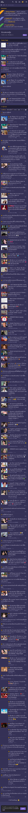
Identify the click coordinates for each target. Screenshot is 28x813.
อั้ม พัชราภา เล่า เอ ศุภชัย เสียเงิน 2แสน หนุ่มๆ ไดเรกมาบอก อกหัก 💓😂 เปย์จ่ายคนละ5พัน (17, 261)
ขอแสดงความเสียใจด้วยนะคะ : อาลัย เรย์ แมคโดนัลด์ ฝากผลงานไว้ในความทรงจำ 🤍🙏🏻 (17, 234)
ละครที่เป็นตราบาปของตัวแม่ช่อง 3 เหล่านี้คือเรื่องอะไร (13, 546)
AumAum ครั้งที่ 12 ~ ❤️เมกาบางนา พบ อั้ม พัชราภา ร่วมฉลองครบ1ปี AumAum (16, 695)
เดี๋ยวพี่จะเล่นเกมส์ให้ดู (12, 257)
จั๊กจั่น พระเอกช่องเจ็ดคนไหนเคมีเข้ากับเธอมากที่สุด (13, 624)
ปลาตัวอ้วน (3, 89)
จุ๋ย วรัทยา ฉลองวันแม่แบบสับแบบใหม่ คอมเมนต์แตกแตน (17, 463)
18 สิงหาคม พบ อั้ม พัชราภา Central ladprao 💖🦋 (16, 305)
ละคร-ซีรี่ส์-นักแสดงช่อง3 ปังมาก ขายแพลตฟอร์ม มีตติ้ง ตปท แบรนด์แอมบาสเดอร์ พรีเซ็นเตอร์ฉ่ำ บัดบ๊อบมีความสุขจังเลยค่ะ (17, 149)
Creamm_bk (10, 616)
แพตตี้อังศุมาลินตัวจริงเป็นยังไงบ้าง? (11, 775)
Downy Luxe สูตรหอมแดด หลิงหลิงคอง (16, 352)
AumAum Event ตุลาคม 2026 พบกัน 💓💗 (17, 240)
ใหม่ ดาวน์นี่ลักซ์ (7, 86)
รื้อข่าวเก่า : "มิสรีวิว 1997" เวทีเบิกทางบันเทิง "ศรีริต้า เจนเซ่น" (17, 311)
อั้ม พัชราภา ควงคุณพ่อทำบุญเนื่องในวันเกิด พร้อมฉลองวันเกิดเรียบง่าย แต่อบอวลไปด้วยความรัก (16, 703)
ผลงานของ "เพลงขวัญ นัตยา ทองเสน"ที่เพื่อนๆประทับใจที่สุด (13, 141)
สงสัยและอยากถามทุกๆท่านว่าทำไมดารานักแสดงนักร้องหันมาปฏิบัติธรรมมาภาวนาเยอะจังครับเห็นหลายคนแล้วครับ (14, 175)
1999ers (10, 394)
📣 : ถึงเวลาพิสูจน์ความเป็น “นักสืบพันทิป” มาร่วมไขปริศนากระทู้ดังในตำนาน (14, 20)
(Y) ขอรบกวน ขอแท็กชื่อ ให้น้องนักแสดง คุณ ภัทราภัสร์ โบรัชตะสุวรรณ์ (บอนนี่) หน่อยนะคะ (13, 746)
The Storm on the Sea (12, 328)
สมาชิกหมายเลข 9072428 (6, 647)
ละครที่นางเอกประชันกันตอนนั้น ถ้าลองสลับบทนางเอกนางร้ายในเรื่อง (13, 216)
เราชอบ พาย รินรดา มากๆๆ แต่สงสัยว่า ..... (13, 540)
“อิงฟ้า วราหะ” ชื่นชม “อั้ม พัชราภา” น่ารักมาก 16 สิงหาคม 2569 (17, 268)
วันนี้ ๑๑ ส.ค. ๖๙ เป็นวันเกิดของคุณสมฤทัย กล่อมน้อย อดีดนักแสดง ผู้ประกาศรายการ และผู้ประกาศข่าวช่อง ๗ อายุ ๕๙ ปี (17, 493)
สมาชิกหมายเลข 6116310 (13, 348)
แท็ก (4, 5)
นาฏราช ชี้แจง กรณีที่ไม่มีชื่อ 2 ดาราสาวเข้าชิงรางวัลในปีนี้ (17, 44)
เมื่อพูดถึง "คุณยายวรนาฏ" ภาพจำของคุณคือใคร (15, 619)
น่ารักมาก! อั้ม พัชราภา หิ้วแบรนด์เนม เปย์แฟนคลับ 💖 (16, 800)
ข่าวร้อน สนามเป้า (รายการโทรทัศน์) (13, 26)
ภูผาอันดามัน (9, 59)
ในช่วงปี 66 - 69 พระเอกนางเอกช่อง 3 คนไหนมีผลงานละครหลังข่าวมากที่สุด (13, 769)
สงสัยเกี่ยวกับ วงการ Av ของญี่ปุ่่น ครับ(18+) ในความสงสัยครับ (13, 68)
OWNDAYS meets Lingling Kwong (18, 449)
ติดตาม (24, 35)
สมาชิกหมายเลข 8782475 (6, 776)
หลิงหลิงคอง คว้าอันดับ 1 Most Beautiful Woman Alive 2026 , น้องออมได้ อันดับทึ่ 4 (16, 247)
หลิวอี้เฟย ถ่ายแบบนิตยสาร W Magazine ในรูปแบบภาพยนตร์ (16, 724)
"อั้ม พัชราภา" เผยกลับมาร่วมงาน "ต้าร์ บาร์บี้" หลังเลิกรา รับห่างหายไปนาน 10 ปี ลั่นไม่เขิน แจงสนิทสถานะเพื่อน (13, 94)
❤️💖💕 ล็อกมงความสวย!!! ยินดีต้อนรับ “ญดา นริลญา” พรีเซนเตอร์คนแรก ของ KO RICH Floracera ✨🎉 (17, 208)
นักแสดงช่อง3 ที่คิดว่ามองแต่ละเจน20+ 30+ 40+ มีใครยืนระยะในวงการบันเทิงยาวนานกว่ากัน (16, 607)
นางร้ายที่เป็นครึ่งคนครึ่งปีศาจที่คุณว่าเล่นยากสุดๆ (13, 275)
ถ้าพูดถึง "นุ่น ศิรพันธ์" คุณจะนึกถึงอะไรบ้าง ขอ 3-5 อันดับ (17, 429)
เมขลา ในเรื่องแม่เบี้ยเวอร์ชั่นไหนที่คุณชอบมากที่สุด (13, 676)
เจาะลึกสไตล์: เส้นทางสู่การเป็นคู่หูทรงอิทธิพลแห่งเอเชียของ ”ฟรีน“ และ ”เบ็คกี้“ (17, 731)
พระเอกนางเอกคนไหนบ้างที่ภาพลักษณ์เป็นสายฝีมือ (13, 586)
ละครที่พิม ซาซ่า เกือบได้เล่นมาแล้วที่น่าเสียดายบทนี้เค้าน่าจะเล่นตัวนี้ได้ (13, 567)
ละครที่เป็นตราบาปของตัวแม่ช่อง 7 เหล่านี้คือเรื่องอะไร (13, 376)
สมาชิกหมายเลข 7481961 (6, 542)
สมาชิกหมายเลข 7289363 (6, 582)
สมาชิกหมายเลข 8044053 (13, 522)
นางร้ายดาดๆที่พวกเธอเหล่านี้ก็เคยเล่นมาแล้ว (14, 280)
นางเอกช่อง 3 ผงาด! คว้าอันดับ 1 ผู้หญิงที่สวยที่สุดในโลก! (17, 293)
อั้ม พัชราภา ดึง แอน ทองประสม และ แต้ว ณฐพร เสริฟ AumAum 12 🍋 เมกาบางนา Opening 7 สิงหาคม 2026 (17, 660)
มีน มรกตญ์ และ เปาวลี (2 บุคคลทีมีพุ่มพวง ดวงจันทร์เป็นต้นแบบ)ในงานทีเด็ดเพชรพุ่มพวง (17, 339)
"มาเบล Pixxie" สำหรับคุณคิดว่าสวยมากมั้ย (16, 331)
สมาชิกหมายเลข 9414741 (13, 153)
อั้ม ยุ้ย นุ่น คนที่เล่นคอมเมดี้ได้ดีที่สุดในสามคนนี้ (14, 371)
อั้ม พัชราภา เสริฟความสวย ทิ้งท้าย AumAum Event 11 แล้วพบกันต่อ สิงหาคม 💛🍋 (17, 717)
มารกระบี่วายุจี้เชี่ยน (12, 726)
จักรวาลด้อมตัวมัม (11, 641)
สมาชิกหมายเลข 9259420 (6, 178)
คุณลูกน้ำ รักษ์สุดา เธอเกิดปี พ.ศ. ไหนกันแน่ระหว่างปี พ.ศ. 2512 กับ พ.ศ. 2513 (17, 484)
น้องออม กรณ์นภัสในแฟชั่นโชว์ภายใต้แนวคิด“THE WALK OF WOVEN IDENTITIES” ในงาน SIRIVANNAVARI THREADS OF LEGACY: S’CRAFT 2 (17, 415)
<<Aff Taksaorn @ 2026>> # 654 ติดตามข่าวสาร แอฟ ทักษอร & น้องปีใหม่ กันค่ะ (16, 100)
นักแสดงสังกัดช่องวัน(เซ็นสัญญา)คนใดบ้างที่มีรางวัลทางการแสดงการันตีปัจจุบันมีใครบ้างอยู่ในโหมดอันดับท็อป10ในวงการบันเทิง (17, 166)
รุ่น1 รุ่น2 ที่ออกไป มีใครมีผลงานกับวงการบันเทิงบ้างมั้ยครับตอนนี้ (14, 794)
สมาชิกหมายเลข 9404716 (6, 790)
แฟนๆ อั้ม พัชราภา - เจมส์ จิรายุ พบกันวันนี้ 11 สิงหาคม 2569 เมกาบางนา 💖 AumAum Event (16, 502)
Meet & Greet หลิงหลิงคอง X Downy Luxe (16, 299)
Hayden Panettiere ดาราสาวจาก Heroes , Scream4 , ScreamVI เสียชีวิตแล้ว (17, 325)
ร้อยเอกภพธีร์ (3, 143)
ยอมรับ (22, 808)
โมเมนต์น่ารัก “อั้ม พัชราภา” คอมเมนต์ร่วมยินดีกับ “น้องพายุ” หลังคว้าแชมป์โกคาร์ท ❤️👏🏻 (17, 638)
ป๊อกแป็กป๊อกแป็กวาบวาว (13, 803)
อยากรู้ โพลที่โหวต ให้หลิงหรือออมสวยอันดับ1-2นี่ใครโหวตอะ (16, 200)
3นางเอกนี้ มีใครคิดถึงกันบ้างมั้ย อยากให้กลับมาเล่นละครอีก (17, 470)
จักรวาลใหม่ (10, 229)
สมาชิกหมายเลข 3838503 (13, 488)
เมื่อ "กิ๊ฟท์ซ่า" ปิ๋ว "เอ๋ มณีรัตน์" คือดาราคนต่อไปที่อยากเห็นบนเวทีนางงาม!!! (16, 82)
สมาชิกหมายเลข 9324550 (13, 203)
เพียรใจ (8, 102)
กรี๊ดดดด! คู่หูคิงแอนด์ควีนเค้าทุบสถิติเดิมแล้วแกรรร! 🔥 (17, 358)
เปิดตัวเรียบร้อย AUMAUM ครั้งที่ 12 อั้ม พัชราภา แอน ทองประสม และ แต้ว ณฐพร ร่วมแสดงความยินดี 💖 (17, 561)
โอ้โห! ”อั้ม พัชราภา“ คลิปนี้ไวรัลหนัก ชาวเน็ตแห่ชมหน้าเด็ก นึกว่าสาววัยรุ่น (17, 781)
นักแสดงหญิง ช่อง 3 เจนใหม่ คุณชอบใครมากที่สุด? (17, 710)
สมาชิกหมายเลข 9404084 (6, 161)
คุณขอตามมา (3, 772)
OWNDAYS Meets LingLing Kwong (15, 317)
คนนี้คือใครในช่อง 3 (8, 514)
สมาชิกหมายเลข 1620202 (6, 796)
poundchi (10, 734)
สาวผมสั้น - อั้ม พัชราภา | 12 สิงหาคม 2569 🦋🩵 (16, 254)
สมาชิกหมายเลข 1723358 (6, 95)
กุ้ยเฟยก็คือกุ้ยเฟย (11, 271)
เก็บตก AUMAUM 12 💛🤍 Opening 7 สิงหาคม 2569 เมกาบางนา (16, 534)
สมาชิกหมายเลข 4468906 (13, 295)
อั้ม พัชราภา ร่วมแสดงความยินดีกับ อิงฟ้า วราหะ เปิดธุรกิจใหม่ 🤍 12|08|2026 (17, 457)
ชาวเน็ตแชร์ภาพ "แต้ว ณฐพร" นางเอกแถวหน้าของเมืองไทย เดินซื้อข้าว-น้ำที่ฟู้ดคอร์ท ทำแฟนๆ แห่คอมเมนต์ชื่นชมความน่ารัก (17, 133)
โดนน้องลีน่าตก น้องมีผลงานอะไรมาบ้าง (17, 519)
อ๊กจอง (9, 556)
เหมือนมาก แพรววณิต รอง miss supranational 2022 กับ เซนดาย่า (17, 688)
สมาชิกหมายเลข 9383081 (13, 691)
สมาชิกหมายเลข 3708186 (10, 77)
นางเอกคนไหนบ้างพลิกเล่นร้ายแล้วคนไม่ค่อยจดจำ (13, 509)
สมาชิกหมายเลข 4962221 (13, 212)
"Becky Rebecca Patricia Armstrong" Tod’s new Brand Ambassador (15, 669)
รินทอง (9, 432)
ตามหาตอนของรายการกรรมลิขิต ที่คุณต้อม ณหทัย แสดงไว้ (13, 580)
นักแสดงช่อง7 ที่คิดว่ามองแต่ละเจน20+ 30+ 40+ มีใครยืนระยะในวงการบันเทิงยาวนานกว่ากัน (16, 593)
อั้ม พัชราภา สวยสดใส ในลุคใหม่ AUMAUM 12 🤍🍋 (17, 423)
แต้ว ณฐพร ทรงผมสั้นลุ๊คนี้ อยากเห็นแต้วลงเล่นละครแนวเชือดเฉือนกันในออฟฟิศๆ (17, 553)
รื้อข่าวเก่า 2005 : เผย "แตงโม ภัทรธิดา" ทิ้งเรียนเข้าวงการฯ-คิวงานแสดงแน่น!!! (17, 526)
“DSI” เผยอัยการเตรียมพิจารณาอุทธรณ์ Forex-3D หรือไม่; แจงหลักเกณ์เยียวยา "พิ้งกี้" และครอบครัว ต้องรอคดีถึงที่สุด (17, 390)
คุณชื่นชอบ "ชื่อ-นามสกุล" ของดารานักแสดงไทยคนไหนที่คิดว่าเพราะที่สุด (14, 600)
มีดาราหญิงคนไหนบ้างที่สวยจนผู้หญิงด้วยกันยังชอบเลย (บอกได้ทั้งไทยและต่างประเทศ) (13, 644)
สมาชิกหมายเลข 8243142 (6, 633)
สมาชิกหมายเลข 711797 (6, 53)
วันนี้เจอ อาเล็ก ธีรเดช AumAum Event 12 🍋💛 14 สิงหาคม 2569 (16, 398)
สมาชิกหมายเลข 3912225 (10, 46)
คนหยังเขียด (9, 83)
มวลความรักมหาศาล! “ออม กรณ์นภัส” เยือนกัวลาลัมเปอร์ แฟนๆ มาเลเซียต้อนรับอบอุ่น (17, 753)
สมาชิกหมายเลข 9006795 (6, 190)
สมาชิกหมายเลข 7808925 (11, 65)
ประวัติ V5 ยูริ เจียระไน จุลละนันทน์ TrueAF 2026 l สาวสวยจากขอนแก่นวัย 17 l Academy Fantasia (14, 631)
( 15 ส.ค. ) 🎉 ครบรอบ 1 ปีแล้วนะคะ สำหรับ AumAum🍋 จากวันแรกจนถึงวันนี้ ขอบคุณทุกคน (17, 365)
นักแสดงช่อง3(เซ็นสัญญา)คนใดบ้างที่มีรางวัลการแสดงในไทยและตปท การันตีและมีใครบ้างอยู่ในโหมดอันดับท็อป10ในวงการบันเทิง (13, 157)
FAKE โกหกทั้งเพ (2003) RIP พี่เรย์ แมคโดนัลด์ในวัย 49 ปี (17, 226)
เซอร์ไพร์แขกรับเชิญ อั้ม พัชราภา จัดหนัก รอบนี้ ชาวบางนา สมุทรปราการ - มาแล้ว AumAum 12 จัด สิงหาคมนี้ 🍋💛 (17, 762)
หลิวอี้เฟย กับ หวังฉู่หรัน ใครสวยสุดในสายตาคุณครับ (14, 788)
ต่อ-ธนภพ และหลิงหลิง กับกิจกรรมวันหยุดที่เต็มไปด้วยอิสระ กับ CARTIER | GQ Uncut (17, 405)
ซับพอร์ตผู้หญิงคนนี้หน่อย (13, 237)
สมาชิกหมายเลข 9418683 (6, 516)
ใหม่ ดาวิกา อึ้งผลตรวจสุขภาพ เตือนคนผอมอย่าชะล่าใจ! (16, 182)
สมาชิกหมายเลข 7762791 (6, 218)
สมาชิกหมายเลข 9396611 (13, 342)
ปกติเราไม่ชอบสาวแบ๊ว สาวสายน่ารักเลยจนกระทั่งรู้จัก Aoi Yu (17, 345)
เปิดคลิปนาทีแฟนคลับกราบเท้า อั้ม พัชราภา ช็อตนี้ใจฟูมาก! (17, 435)
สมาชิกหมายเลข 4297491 (6, 71)
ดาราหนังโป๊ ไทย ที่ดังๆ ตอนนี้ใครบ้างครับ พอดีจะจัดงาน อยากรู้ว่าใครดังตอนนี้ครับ (13, 50)
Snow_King (10, 672)
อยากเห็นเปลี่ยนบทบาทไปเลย (17, 382)
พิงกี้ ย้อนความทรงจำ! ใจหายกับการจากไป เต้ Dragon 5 (17, 574)
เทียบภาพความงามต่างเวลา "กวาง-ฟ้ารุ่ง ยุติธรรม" (16, 194)
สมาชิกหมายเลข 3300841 (13, 385)
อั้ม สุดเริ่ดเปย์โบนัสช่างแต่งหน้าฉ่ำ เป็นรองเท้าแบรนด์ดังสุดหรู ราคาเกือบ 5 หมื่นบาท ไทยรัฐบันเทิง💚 (17, 477)
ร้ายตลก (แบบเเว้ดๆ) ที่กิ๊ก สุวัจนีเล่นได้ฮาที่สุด (14, 221)
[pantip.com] (2, 1)
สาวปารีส (10, 460)
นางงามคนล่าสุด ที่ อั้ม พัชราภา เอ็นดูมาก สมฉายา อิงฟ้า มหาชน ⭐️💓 (17, 443)
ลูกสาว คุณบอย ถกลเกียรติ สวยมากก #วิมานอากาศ (17, 614)
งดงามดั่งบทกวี (11, 243)
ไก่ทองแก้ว (10, 360)
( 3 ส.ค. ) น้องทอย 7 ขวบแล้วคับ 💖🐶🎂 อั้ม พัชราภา (16, 682)
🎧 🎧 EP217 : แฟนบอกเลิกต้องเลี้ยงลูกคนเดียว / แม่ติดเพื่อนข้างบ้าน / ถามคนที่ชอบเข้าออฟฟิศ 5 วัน (15, 13)
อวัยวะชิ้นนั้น (3, 748)
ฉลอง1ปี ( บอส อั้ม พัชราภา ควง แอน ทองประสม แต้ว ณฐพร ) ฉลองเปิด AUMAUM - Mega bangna (17, 652)
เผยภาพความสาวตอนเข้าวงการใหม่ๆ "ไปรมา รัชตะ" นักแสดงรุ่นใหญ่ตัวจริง (17, 739)
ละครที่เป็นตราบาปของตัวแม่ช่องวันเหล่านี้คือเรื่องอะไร (13, 188)
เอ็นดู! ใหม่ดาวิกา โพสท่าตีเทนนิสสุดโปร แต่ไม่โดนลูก (17, 56)
